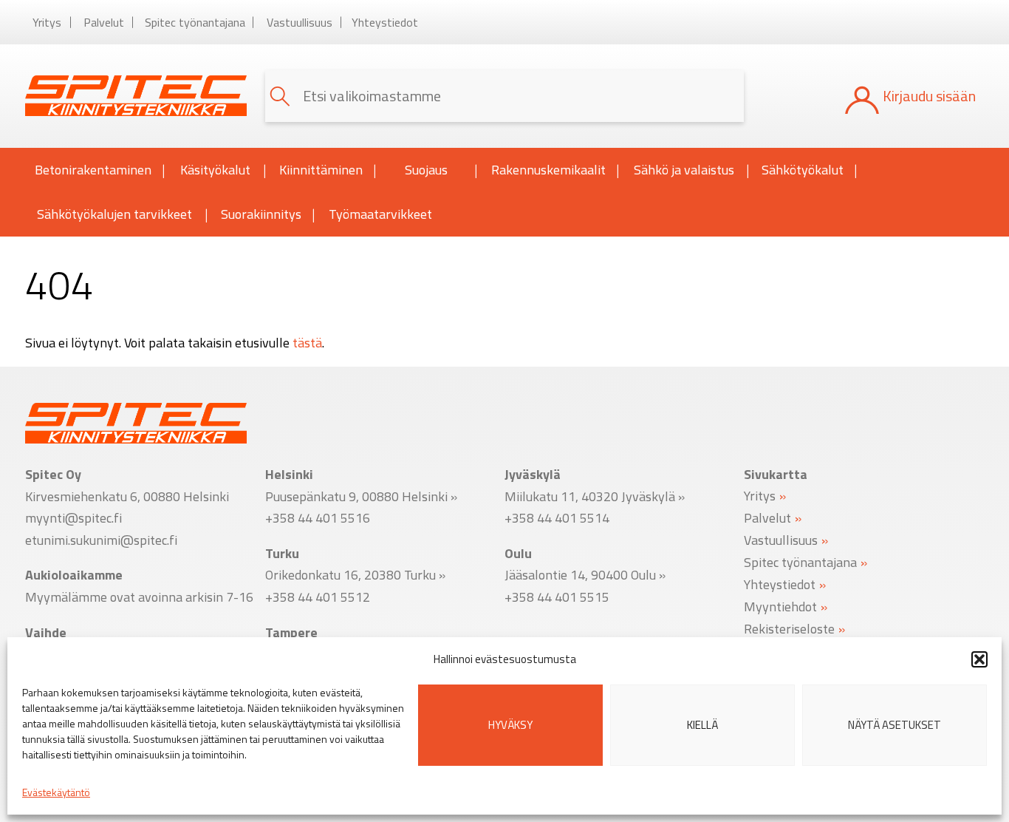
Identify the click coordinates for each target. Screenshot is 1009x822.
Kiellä (702, 724)
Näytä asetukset (894, 724)
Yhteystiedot (385, 22)
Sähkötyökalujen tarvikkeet (114, 214)
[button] (979, 659)
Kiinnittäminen (321, 170)
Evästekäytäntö (56, 792)
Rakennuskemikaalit (548, 170)
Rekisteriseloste (789, 628)
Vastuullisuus (299, 22)
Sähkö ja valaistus (684, 170)
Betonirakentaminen (93, 170)
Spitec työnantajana (195, 22)
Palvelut (103, 22)
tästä (307, 343)
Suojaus (426, 170)
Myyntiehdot (780, 606)
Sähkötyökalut (803, 170)
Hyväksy (510, 724)
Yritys (47, 22)
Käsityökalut (215, 170)
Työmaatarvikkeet (380, 214)
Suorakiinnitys (261, 214)
